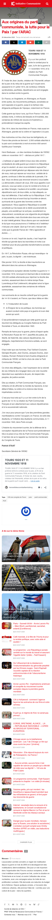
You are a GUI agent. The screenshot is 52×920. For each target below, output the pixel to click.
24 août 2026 (10, 588)
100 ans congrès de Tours (16, 497)
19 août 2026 (20, 734)
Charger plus (26, 842)
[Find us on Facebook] (4, 904)
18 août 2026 (20, 747)
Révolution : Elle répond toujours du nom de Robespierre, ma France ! (30, 753)
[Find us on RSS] (17, 904)
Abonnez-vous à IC (24, 914)
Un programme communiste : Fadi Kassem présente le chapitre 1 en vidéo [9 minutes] (31, 780)
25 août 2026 (10, 559)
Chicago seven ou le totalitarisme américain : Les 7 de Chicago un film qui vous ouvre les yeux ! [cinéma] (30, 742)
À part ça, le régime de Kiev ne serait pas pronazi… (30, 714)
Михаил (5, 858)
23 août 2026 (20, 645)
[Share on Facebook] (5, 42)
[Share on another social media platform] (46, 42)
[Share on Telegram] (22, 42)
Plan (35, 914)
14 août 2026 (20, 816)
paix (30, 497)
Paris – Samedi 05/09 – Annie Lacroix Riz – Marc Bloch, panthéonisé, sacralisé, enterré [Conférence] (31, 626)
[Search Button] (47, 3)
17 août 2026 (20, 758)
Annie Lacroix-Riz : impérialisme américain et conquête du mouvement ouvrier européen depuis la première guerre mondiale (31, 687)
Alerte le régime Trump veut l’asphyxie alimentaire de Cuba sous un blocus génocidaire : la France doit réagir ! (25, 611)
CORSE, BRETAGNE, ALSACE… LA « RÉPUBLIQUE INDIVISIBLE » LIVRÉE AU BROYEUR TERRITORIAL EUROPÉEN (30, 727)
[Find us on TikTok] (38, 904)
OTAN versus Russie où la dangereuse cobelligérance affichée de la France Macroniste (26, 583)
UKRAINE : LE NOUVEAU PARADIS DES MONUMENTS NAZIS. (21, 555)
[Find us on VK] (30, 904)
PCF (4, 501)
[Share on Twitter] (14, 42)
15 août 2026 (20, 784)
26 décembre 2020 (8, 37)
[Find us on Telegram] (21, 904)
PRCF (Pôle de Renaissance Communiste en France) (23, 911)
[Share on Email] (30, 42)
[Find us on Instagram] (25, 904)
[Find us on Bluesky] (34, 904)
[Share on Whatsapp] (38, 42)
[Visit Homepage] (26, 3)
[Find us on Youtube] (13, 904)
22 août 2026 (20, 695)
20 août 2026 (20, 718)
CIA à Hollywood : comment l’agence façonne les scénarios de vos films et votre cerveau (31, 702)
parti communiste (41, 497)
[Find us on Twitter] (9, 904)
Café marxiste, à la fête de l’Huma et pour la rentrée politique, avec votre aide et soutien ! (31, 639)
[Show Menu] (5, 3)
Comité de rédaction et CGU (14, 909)
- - (26, 519)
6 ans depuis (16, 858)
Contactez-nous (9, 914)
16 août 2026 (20, 774)
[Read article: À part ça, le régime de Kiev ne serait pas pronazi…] (6, 715)
